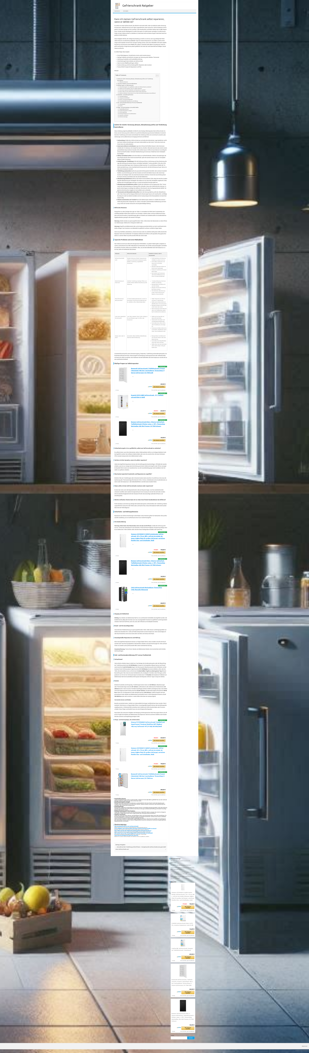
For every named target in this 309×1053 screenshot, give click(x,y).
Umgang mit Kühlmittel (124, 97)
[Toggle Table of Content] (156, 75)
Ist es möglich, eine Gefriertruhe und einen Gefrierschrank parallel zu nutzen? (135, 828)
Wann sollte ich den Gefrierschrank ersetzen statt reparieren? (132, 91)
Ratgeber (125, 11)
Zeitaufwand (122, 104)
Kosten (120, 105)
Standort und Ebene (123, 115)
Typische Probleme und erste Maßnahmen (127, 83)
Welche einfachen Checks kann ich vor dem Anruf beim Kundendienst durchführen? (137, 93)
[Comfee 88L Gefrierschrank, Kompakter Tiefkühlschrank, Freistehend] (183, 943)
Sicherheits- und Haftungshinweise (125, 94)
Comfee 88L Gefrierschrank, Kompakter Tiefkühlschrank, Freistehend (182, 949)
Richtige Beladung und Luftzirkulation (127, 113)
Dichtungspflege (123, 112)
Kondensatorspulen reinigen (125, 110)
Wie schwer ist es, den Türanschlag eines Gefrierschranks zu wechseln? (133, 833)
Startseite (117, 11)
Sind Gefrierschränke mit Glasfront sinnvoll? (126, 835)
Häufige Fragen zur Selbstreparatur (125, 85)
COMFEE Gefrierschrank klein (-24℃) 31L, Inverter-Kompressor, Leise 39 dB (182, 924)
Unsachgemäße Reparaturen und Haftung (128, 101)
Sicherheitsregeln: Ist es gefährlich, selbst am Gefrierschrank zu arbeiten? (135, 86)
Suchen (172, 1035)
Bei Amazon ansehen (159, 386)
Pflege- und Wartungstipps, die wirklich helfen (128, 107)
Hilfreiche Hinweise (123, 81)
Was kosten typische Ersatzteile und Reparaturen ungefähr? (132, 89)
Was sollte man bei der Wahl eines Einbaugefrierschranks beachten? (132, 830)
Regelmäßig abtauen (124, 109)
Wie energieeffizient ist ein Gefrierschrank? (126, 826)
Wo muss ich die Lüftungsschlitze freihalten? (181, 865)
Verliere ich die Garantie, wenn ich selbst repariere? (130, 88)
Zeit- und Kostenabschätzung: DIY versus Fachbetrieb (129, 102)
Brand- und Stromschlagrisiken (126, 99)
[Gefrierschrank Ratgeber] (117, 8)
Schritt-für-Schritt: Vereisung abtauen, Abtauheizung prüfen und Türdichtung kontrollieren (135, 79)
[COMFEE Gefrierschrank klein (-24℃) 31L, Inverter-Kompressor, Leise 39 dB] (183, 918)
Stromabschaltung (123, 96)
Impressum (304, 1046)
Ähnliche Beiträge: (123, 116)
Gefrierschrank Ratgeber (137, 5)
